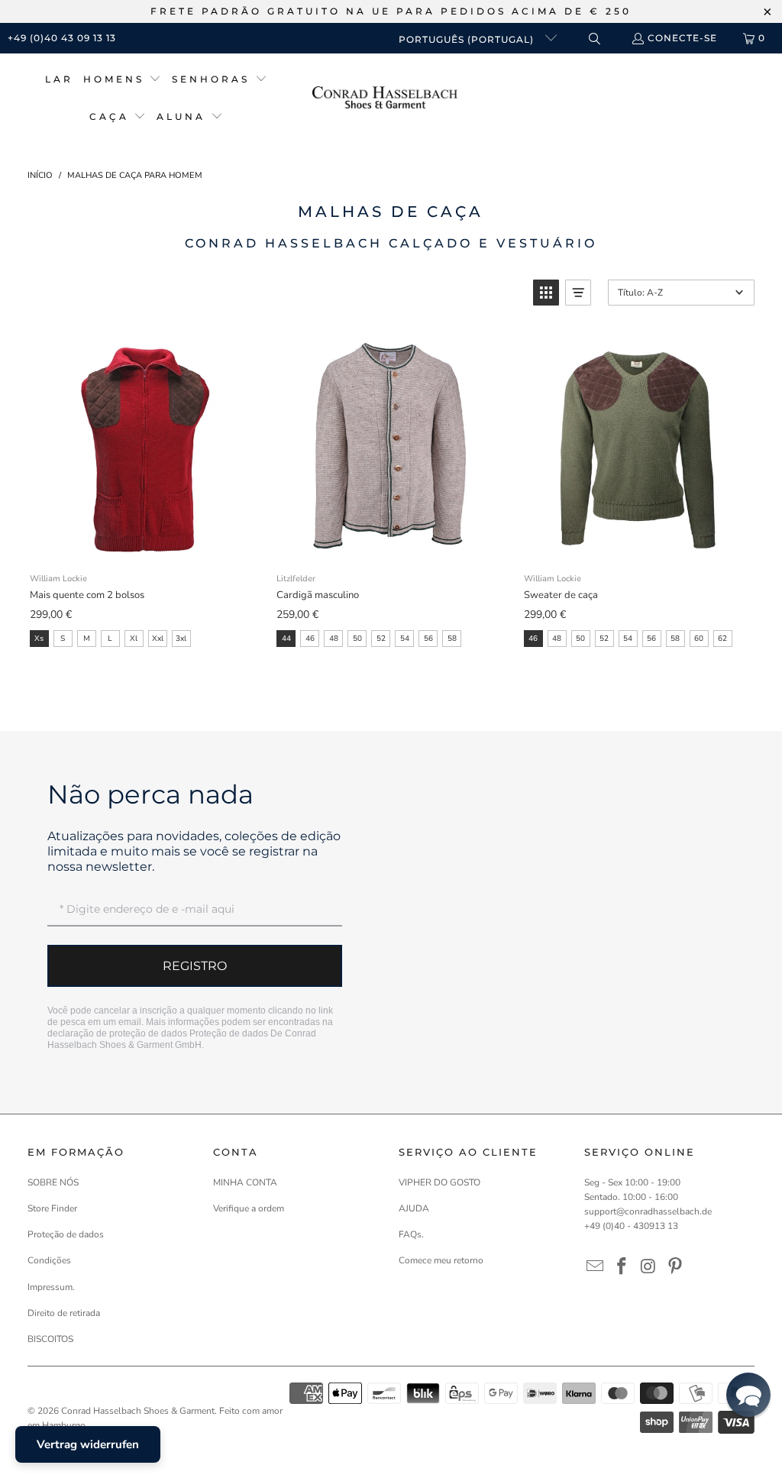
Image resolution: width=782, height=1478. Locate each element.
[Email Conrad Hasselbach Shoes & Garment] (595, 1267)
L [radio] (110, 638)
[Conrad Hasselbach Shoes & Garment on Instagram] (649, 1267)
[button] (122, 80)
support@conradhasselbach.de (648, 1211)
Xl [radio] (133, 638)
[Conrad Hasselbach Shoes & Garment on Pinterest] (675, 1267)
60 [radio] (698, 638)
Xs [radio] (39, 638)
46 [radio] (310, 638)
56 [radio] (428, 638)
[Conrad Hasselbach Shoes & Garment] (384, 99)
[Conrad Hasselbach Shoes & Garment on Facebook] (622, 1267)
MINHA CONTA (245, 1182)
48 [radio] (333, 638)
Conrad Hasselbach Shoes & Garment (138, 1411)
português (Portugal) (468, 39)
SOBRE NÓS (53, 1182)
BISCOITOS (50, 1339)
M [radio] (86, 638)
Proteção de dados (228, 1033)
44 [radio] (286, 638)
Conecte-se (682, 38)
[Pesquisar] (593, 38)
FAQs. (411, 1234)
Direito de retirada (63, 1313)
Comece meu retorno (441, 1260)
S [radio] (62, 638)
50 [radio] (357, 638)
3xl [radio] (181, 638)
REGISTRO (195, 966)
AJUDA (414, 1208)
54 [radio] (404, 638)
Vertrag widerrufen (88, 1444)
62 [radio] (722, 638)
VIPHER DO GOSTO (439, 1182)
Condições (49, 1260)
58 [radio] (452, 638)
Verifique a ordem (248, 1208)
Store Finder (52, 1208)
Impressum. (51, 1287)
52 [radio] (381, 638)
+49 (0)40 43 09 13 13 (62, 38)
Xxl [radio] (157, 638)
